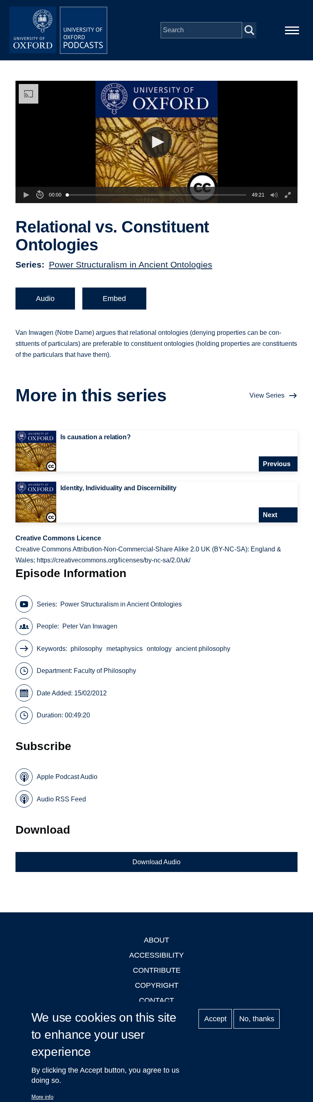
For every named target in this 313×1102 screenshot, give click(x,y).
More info (42, 1097)
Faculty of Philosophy (105, 670)
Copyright (157, 985)
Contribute (157, 970)
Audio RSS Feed (61, 799)
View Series (266, 395)
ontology (159, 648)
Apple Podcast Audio (67, 776)
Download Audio (156, 862)
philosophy (86, 648)
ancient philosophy (203, 648)
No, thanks (256, 1019)
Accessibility (156, 955)
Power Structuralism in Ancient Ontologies (130, 264)
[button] (156, 142)
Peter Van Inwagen (89, 626)
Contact (156, 1000)
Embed (114, 298)
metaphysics (124, 648)
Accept (215, 1019)
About (156, 940)
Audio (45, 298)
